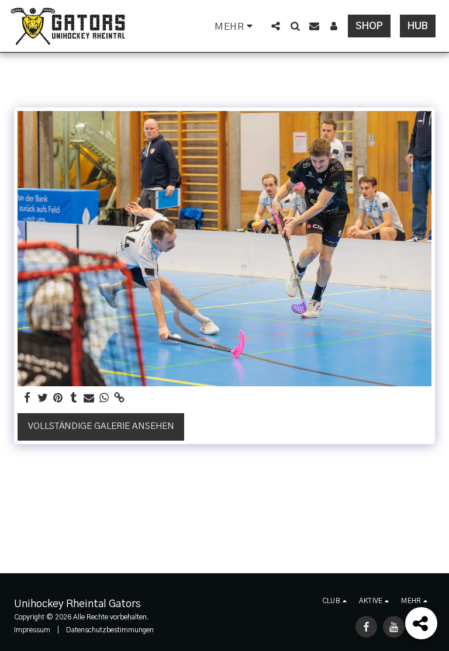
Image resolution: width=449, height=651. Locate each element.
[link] (119, 398)
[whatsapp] (104, 398)
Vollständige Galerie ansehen (101, 426)
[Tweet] (43, 398)
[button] (276, 26)
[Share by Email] (89, 398)
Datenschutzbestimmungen (110, 629)
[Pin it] (58, 398)
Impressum (32, 629)
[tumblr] (73, 398)
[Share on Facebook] (27, 398)
